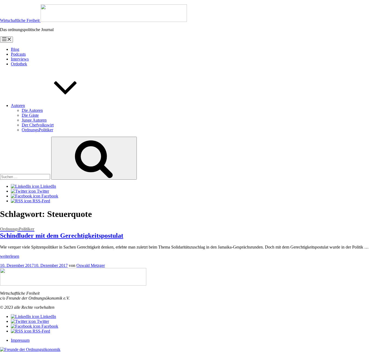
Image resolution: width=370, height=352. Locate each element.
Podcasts (18, 54)
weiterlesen (9, 256)
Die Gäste (30, 115)
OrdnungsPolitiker (37, 130)
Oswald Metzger (90, 265)
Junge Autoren (34, 120)
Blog (15, 49)
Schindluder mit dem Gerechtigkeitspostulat (61, 233)
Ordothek (19, 64)
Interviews (20, 59)
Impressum (20, 340)
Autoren (18, 105)
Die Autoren (32, 110)
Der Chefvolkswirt (38, 125)
